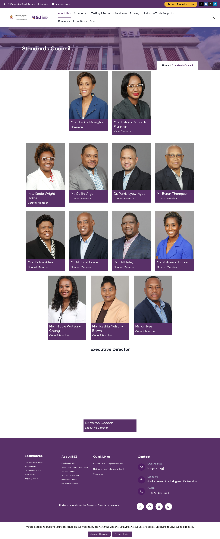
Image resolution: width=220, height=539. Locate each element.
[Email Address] (141, 467)
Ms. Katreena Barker (173, 262)
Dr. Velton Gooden (99, 423)
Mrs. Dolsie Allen (40, 262)
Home (165, 65)
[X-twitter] (201, 4)
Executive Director (96, 427)
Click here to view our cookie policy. (175, 526)
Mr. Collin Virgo (82, 194)
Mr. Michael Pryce (84, 262)
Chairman (77, 127)
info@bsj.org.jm (156, 468)
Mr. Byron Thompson (173, 194)
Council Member (38, 202)
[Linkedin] (215, 4)
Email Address (154, 464)
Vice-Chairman (123, 131)
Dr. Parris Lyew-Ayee (129, 194)
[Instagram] (210, 4)
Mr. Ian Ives (143, 326)
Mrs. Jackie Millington (87, 122)
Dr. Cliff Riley (123, 262)
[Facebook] (206, 4)
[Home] (19, 17)
